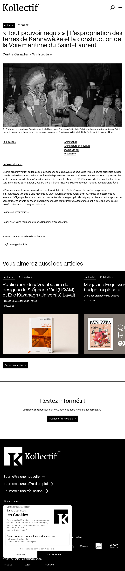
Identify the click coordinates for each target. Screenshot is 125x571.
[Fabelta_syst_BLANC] (84, 546)
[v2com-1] (114, 546)
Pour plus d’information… (16, 212)
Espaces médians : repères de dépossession (42, 176)
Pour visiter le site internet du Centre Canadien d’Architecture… (35, 222)
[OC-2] (99, 546)
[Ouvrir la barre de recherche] (112, 7)
